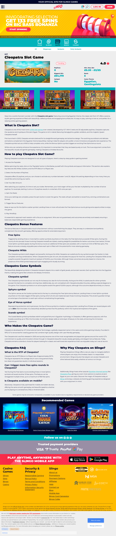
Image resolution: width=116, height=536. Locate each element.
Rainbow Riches (17, 510)
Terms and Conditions (35, 481)
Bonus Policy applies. (105, 36)
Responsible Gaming (34, 476)
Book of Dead (27, 510)
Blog (51, 490)
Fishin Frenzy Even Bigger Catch (44, 430)
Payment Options (57, 478)
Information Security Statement (34, 488)
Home (39, 45)
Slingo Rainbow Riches (53, 508)
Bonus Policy (31, 478)
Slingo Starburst (87, 508)
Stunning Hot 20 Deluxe (16, 430)
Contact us (54, 487)
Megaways (47, 49)
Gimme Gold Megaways (100, 430)
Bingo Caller (54, 499)
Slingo (49, 45)
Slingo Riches (100, 508)
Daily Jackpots (75, 49)
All (36, 49)
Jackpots (60, 49)
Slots (57, 45)
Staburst (37, 510)
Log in (97, 7)
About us (53, 472)
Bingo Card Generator (59, 496)
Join (109, 7)
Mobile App (54, 493)
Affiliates (53, 481)
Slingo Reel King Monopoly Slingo (71, 508)
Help (51, 484)
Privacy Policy (31, 484)
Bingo (66, 45)
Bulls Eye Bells (72, 430)
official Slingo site (18, 506)
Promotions (54, 475)
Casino (76, 45)
